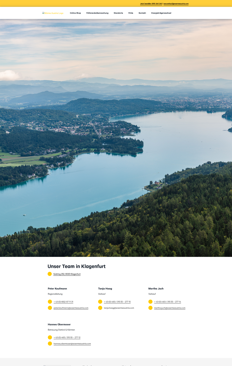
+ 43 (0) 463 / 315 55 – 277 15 (117, 301)
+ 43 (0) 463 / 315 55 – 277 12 (67, 337)
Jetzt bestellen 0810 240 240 (151, 3)
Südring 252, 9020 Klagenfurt (67, 274)
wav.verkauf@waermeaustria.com (176, 3)
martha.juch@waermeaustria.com (169, 307)
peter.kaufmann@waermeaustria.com (71, 307)
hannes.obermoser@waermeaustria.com (72, 343)
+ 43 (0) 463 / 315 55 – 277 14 (167, 301)
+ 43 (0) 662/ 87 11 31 (63, 301)
